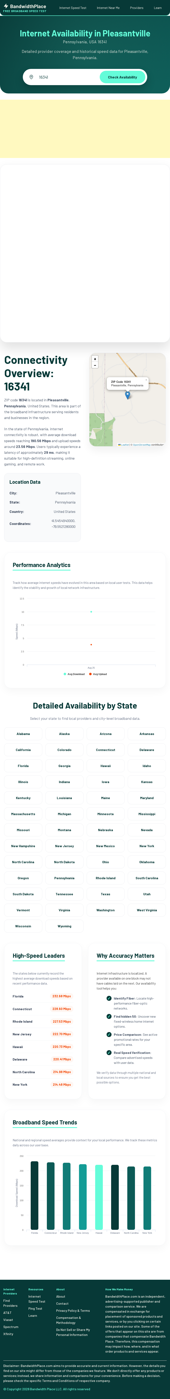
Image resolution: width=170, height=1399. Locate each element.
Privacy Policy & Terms (73, 1310)
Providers (136, 8)
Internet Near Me (108, 8)
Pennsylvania (64, 878)
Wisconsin (23, 926)
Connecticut (105, 750)
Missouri (23, 830)
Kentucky (23, 798)
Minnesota (105, 814)
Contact (62, 1303)
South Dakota (23, 894)
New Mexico (105, 846)
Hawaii (106, 766)
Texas (105, 894)
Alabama (23, 734)
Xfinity (8, 1334)
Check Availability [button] (122, 77)
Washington (105, 910)
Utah (147, 894)
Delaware (147, 750)
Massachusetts (23, 814)
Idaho (147, 766)
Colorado (64, 750)
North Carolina (23, 862)
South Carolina (147, 878)
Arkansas (147, 734)
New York (147, 846)
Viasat (8, 1320)
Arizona (106, 734)
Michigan (64, 814)
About (60, 1296)
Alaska (64, 734)
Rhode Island (105, 878)
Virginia (64, 910)
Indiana (64, 782)
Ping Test (35, 1308)
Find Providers (10, 1302)
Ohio (105, 862)
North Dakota (64, 862)
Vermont (23, 910)
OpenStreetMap (142, 444)
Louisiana (64, 798)
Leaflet (125, 444)
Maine (105, 798)
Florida (23, 766)
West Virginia (147, 910)
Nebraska (105, 830)
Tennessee (64, 894)
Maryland (147, 798)
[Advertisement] (85, 129)
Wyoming (64, 926)
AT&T (7, 1312)
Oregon (23, 878)
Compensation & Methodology (68, 1320)
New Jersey (64, 846)
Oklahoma (146, 862)
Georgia (64, 766)
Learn (158, 8)
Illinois (23, 782)
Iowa (105, 782)
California (23, 750)
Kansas (147, 782)
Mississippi (146, 814)
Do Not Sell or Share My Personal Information (73, 1332)
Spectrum (10, 1327)
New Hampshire (23, 846)
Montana (64, 830)
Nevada (147, 830)
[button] (127, 395)
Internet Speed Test (72, 8)
